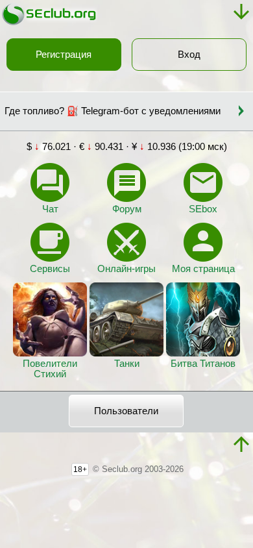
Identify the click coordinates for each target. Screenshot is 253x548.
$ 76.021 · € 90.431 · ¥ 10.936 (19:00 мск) (127, 147)
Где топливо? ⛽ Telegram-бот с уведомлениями (113, 111)
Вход (189, 54)
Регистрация (63, 54)
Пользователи (126, 411)
